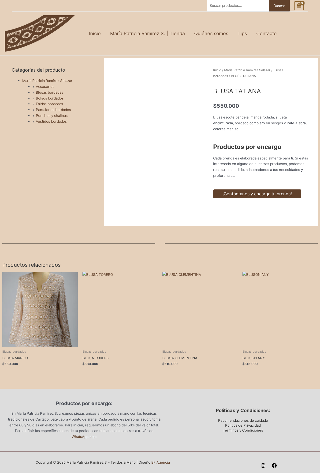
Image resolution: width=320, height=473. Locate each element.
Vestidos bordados (51, 121)
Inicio (95, 33)
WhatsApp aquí (84, 436)
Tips (242, 33)
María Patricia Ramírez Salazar (47, 80)
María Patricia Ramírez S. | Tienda (147, 33)
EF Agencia (160, 462)
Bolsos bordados (50, 98)
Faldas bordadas (49, 104)
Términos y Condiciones (243, 430)
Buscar (279, 6)
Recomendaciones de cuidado (243, 420)
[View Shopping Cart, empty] (299, 5)
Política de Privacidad (243, 425)
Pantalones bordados (53, 109)
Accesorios (45, 86)
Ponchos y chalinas (52, 115)
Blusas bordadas (49, 92)
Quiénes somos (211, 33)
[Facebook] (274, 465)
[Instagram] (263, 465)
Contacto (266, 33)
